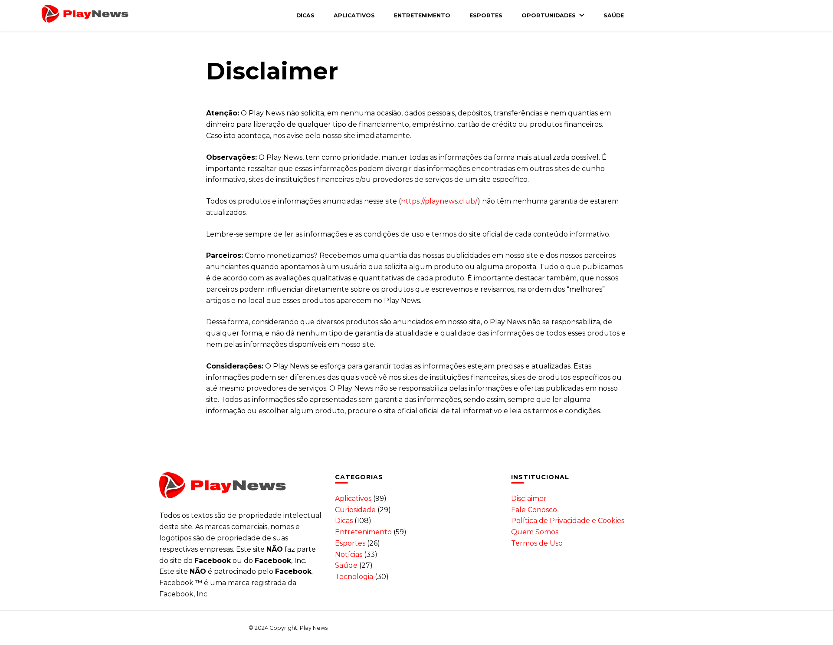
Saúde (613, 15)
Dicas (305, 15)
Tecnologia (354, 577)
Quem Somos (534, 532)
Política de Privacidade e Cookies (567, 521)
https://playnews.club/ (439, 201)
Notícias (348, 554)
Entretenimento (422, 15)
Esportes (485, 15)
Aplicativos (354, 15)
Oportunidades (548, 15)
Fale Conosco (534, 510)
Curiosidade (355, 510)
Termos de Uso (537, 543)
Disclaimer (529, 498)
